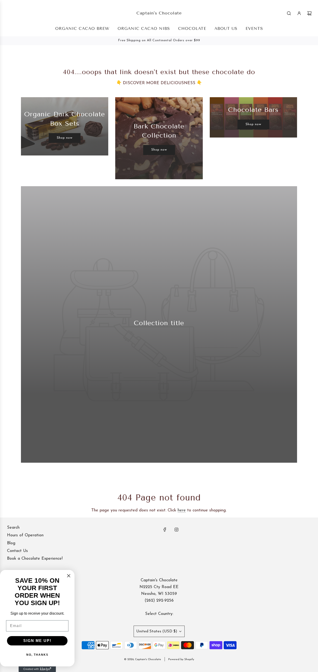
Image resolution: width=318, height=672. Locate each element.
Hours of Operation (25, 535)
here (182, 510)
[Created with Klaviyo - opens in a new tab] (37, 669)
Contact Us (17, 551)
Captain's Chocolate (159, 13)
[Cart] (309, 13)
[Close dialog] (68, 575)
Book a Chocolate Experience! (35, 559)
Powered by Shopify (181, 659)
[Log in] (299, 13)
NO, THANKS (37, 654)
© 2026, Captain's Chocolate (142, 659)
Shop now (64, 138)
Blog (11, 543)
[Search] (289, 13)
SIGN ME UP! (37, 641)
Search (13, 528)
